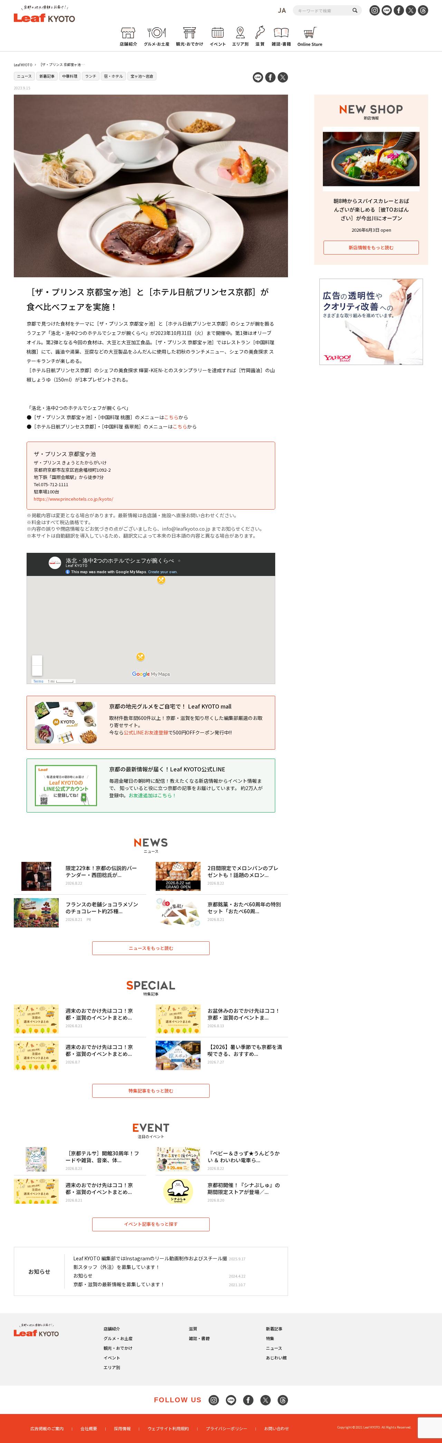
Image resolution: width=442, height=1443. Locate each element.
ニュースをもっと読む (151, 948)
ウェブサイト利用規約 (168, 1428)
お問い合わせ (276, 1428)
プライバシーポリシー (226, 1428)
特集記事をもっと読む (150, 1090)
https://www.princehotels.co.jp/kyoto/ (73, 499)
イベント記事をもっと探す (151, 1224)
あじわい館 (276, 1357)
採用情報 (122, 1428)
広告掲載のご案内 (47, 1428)
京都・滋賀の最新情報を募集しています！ (119, 1284)
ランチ (90, 76)
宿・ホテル (113, 76)
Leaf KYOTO (23, 64)
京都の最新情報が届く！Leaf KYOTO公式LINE (167, 769)
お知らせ (83, 1275)
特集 (270, 1338)
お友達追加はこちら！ (152, 795)
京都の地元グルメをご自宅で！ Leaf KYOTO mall (170, 706)
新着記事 (47, 76)
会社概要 (88, 1428)
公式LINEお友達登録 (146, 732)
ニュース (24, 76)
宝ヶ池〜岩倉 (142, 76)
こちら (171, 417)
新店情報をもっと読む (371, 247)
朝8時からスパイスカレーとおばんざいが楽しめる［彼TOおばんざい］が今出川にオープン (371, 209)
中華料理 (69, 76)
